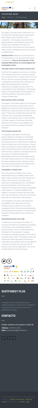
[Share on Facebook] (9, 261)
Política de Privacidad (17, 399)
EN (9, 2)
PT (13, 2)
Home (3, 17)
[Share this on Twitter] (4, 261)
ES (6, 2)
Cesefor (22, 402)
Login (28, 402)
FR (11, 2)
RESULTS (11, 17)
